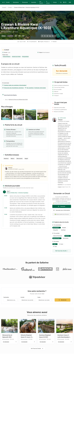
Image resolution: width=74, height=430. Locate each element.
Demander (62, 206)
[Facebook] (42, 36)
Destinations (16, 2)
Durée (39, 297)
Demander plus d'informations (63, 210)
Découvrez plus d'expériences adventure (14, 87)
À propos (48, 2)
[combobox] (11, 300)
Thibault (60, 119)
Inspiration (33, 2)
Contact (55, 2)
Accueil (4, 7)
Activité (22, 297)
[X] (45, 36)
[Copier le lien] (55, 36)
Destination (6, 297)
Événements (25, 2)
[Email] (52, 36)
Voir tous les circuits (61, 250)
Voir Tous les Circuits (36, 348)
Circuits (8, 2)
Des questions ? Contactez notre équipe (36, 87)
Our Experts (41, 2)
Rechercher (63, 300)
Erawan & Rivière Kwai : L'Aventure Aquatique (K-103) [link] (26, 7)
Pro (61, 2)
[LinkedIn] (50, 36)
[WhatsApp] (47, 36)
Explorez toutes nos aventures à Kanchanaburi (15, 85)
